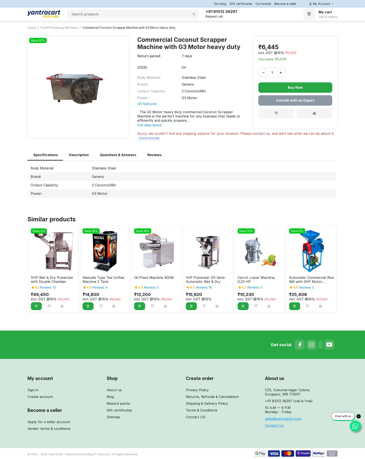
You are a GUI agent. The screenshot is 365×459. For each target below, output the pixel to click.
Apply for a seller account (48, 422)
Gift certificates (241, 3)
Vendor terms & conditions (49, 428)
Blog (110, 397)
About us (114, 390)
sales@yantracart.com (283, 419)
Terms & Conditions (201, 410)
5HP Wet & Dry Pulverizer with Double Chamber (52, 280)
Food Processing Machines (59, 27)
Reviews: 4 (100, 287)
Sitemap (113, 417)
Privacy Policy (197, 390)
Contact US (195, 417)
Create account (40, 397)
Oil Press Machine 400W (154, 278)
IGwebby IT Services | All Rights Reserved (109, 454)
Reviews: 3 (151, 287)
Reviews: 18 (204, 287)
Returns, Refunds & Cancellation (212, 397)
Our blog (220, 3)
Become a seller (285, 3)
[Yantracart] (43, 12)
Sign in (32, 390)
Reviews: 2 (255, 287)
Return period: (149, 56)
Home (32, 27)
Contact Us (274, 425)
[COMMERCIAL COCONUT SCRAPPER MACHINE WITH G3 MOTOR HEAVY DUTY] (78, 87)
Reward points (118, 403)
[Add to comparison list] (314, 113)
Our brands (263, 3)
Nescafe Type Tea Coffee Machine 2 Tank (103, 280)
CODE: (142, 67)
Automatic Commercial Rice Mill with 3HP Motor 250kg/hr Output (311, 280)
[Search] (194, 14)
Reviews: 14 (48, 287)
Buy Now (295, 87)
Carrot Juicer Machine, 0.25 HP (256, 280)
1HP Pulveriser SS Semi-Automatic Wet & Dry (206, 280)
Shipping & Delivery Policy (207, 403)
